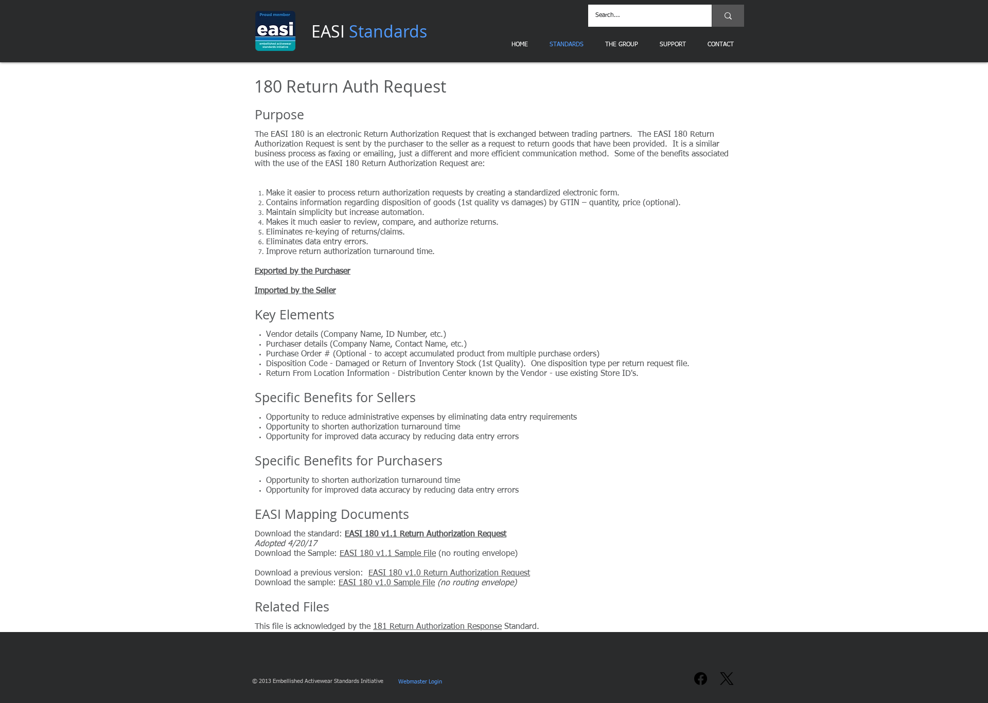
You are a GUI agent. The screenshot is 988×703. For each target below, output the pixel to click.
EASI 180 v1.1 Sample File (388, 554)
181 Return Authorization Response (437, 627)
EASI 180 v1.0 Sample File (387, 583)
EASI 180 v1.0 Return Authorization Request (449, 573)
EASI (369, 31)
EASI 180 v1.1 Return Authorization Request (425, 534)
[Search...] (728, 16)
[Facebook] (700, 678)
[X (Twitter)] (727, 678)
